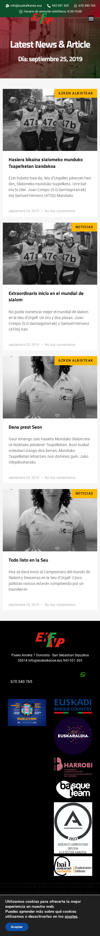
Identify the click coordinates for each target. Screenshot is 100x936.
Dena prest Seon (25, 427)
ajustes (71, 916)
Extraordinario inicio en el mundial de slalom (46, 297)
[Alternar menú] (91, 18)
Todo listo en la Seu (28, 560)
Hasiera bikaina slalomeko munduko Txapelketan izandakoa (46, 163)
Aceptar (17, 927)
